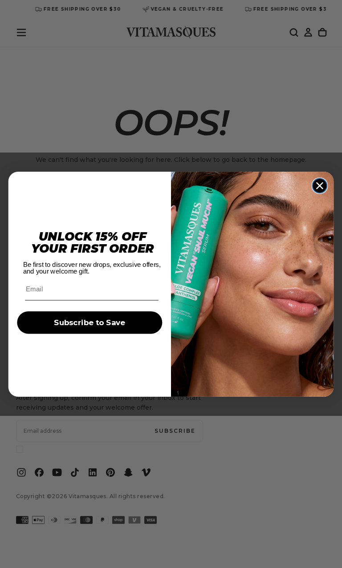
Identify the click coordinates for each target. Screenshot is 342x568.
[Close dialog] (320, 185)
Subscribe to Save (89, 322)
